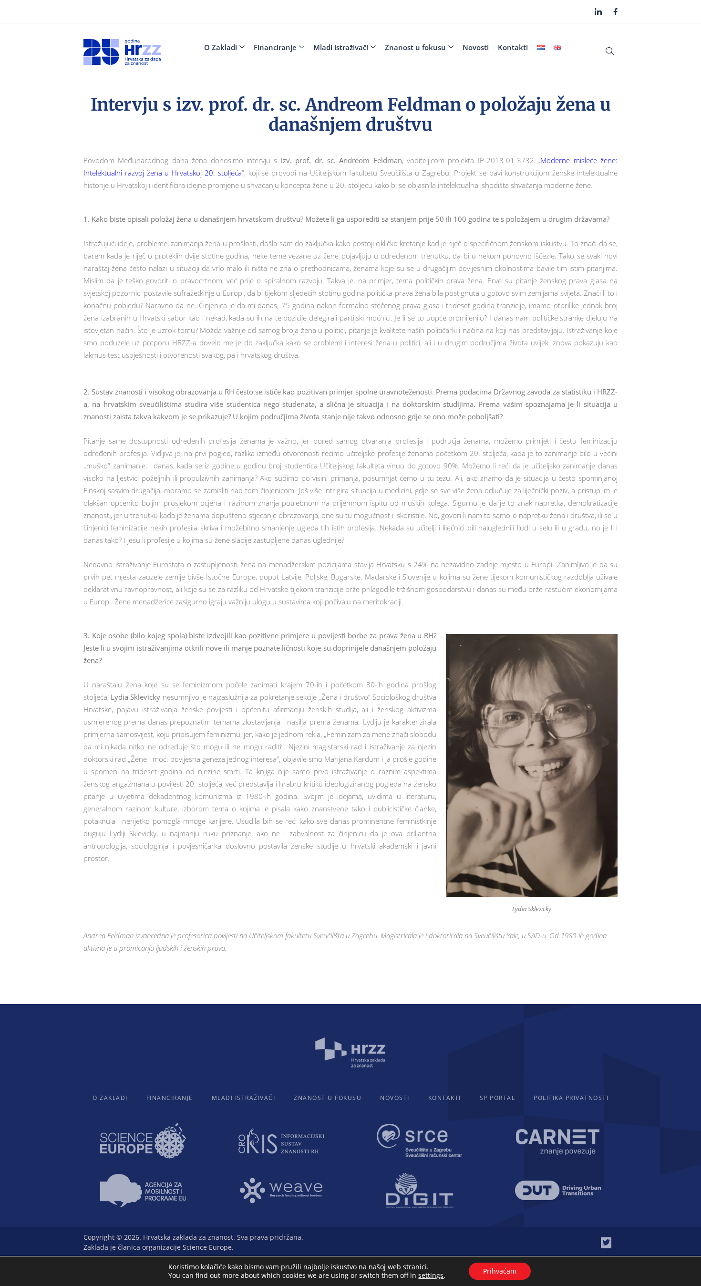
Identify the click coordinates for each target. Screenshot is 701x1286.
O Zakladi (220, 47)
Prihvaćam (499, 1271)
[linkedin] (598, 11)
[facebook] (615, 11)
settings (430, 1275)
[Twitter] (606, 1242)
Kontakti (513, 47)
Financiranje (275, 47)
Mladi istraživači (340, 47)
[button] (610, 50)
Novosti (476, 47)
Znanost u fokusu (415, 47)
